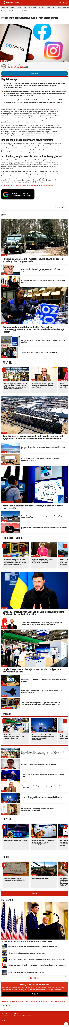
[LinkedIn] (9, 1004)
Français (4, 1009)
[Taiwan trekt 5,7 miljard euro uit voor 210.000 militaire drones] (10, 348)
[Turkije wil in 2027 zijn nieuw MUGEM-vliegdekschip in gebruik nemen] (10, 771)
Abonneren (5, 1001)
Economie (12, 7)
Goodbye (28, 1016)
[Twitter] (6, 1004)
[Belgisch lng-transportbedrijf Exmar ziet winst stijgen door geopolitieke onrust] (34, 630)
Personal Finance (32, 7)
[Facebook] (3, 1004)
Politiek (19, 7)
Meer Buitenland (48, 977)
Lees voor (34, 73)
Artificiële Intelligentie (7, 502)
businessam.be (16, 65)
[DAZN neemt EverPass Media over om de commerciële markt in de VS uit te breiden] (10, 523)
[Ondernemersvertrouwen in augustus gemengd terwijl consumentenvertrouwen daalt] (10, 804)
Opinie (59, 7)
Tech (24, 7)
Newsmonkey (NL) (7, 1016)
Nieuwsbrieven (20, 1001)
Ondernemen (5, 7)
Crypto (54, 7)
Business (4, 274)
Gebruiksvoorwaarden (46, 1001)
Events (27, 1001)
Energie (48, 7)
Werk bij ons (34, 1001)
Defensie (4, 255)
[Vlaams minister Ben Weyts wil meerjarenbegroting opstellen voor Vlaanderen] (10, 782)
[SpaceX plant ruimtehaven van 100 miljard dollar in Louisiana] (4, 970)
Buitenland (4, 61)
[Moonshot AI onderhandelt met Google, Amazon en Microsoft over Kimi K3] (34, 467)
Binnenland (34, 875)
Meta (51, 110)
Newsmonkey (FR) (19, 1016)
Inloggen (12, 1001)
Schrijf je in (34, 994)
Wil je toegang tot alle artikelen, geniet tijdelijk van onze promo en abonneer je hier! (27, 185)
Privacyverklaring (59, 1001)
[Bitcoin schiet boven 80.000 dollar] (16, 824)
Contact (4, 1021)
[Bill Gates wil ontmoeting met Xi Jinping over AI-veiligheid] (10, 759)
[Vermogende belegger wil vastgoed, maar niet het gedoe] (16, 862)
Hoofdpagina (4, 11)
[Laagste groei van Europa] (44, 862)
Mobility (41, 7)
